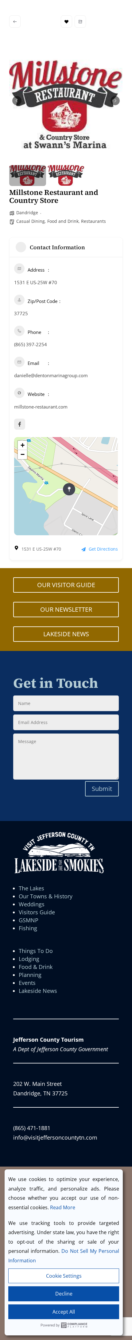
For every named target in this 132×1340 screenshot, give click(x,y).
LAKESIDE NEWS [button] (66, 634)
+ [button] (23, 445)
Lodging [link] (29, 958)
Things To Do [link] (36, 951)
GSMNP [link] (28, 920)
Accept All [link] (63, 1311)
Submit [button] (102, 788)
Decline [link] (63, 1293)
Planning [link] (30, 974)
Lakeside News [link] (38, 990)
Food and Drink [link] (63, 221)
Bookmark (66, 21)
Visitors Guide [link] (37, 912)
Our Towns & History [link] (45, 896)
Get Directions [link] (103, 549)
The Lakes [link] (31, 888)
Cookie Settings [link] (64, 1275)
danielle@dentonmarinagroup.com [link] (51, 375)
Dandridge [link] (27, 212)
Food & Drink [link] (35, 966)
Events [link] (27, 982)
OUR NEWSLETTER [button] (66, 609)
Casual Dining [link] (30, 221)
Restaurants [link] (93, 221)
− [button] (23, 454)
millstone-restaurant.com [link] (41, 407)
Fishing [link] (28, 928)
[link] (15, 21)
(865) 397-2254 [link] (30, 344)
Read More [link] (62, 1207)
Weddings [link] (32, 904)
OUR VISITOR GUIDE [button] (66, 585)
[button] (16, 100)
